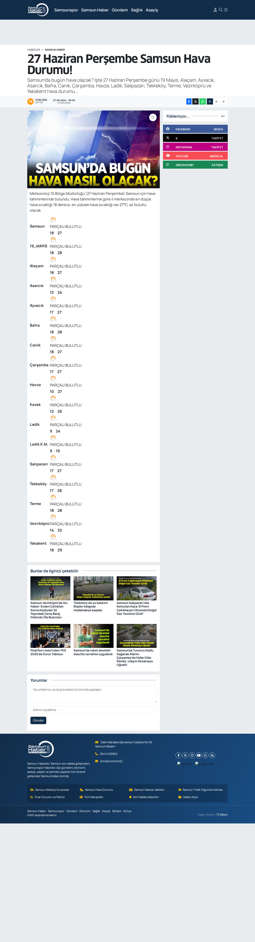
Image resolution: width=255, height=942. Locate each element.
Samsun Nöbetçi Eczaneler (52, 789)
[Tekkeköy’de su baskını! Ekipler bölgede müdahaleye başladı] (93, 588)
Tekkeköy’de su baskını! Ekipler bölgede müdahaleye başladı (91, 606)
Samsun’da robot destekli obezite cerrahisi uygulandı (93, 652)
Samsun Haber (95, 10)
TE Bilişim (222, 814)
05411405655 (108, 754)
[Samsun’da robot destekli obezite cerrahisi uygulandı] (93, 635)
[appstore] (185, 764)
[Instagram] (192, 755)
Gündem (120, 10)
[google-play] (204, 764)
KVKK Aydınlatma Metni (41, 815)
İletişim (116, 811)
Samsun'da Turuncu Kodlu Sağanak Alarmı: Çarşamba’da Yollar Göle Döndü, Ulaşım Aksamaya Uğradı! (135, 657)
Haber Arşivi (190, 797)
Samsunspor (66, 10)
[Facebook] (178, 755)
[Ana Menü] (226, 9)
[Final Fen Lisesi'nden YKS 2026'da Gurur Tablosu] (50, 635)
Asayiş (152, 10)
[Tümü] (223, 116)
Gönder (38, 720)
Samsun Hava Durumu (99, 789)
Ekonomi (85, 811)
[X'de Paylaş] (195, 101)
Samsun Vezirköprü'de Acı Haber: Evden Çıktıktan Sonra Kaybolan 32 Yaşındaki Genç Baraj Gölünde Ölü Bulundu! (49, 610)
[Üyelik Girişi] (215, 9)
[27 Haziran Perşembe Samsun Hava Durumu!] (93, 149)
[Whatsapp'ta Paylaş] (202, 101)
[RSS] (212, 755)
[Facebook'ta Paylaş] (189, 101)
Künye (127, 811)
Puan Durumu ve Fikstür (50, 797)
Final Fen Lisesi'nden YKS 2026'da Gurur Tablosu (48, 652)
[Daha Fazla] (210, 101)
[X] (185, 755)
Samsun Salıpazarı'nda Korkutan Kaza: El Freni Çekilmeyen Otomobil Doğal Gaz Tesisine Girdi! (136, 608)
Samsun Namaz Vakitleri (149, 789)
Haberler (33, 49)
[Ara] (221, 9)
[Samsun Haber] (38, 10)
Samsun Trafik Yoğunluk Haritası (203, 789)
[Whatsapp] (205, 755)
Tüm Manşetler (93, 797)
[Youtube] (199, 755)
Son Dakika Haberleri (146, 797)
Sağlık (137, 10)
